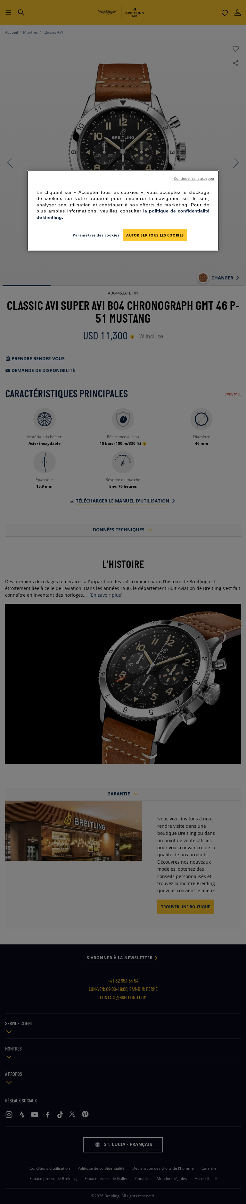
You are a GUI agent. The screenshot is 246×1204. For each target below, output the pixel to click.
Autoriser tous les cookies (155, 235)
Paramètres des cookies (96, 235)
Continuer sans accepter (194, 178)
